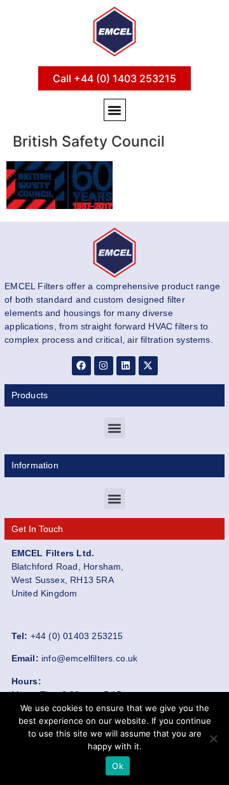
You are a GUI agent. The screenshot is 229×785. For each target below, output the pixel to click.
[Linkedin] (125, 365)
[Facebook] (81, 365)
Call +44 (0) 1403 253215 (114, 78)
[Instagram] (103, 365)
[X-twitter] (148, 365)
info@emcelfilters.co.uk (89, 658)
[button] (115, 110)
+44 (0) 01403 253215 (77, 636)
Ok (117, 766)
